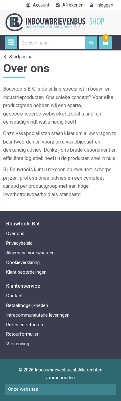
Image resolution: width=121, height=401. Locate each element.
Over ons (15, 233)
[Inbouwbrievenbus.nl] (56, 16)
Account (41, 4)
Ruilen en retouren (24, 325)
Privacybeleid (19, 243)
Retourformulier (22, 334)
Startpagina (21, 56)
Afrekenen (72, 4)
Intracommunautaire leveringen (37, 315)
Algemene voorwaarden (30, 253)
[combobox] (52, 42)
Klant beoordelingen (26, 272)
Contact (14, 296)
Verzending (17, 344)
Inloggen (104, 4)
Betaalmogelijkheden (27, 305)
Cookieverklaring (23, 262)
